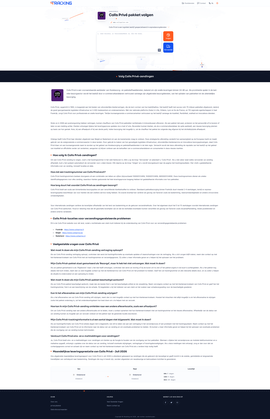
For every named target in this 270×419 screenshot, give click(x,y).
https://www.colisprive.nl (75, 236)
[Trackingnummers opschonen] (159, 50)
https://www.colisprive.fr (74, 229)
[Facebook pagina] (165, 402)
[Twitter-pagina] (171, 402)
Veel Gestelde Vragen (115, 402)
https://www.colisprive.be (72, 233)
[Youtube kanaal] (177, 402)
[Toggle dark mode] (217, 3)
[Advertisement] (135, 59)
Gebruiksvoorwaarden (59, 409)
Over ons (54, 402)
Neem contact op (113, 406)
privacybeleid (56, 406)
